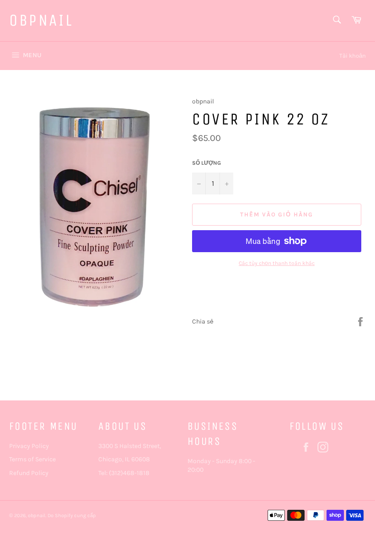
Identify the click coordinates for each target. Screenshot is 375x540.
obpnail (41, 20)
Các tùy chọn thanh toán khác (277, 263)
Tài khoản (352, 55)
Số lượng (206, 163)
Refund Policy (28, 473)
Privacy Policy (29, 446)
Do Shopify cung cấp (72, 515)
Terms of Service (32, 459)
